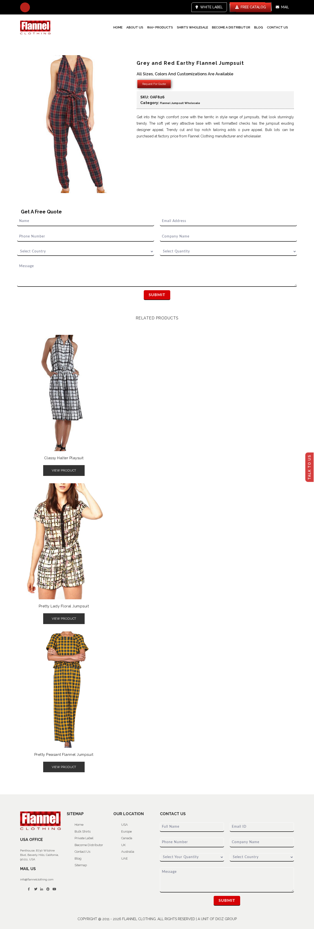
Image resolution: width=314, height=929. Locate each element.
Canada (126, 838)
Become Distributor (89, 845)
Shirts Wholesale (192, 27)
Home (117, 27)
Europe (126, 831)
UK (123, 845)
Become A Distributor (231, 27)
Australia (127, 851)
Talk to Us (310, 467)
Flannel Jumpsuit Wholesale (180, 103)
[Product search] (25, 7)
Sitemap (81, 865)
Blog (258, 27)
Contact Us (277, 27)
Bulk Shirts (83, 831)
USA (124, 824)
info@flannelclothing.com (36, 879)
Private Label (84, 838)
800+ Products (160, 27)
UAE (124, 858)
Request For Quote (154, 84)
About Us (134, 27)
